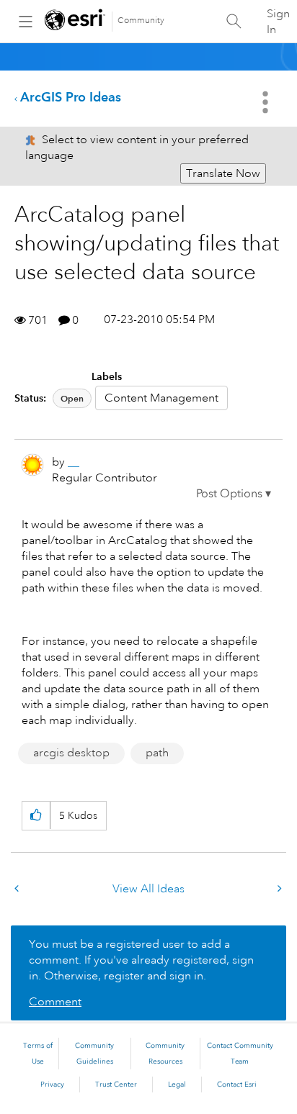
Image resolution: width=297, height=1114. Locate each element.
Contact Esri (237, 1084)
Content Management (161, 398)
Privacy (52, 1084)
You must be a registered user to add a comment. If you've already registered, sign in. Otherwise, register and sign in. (141, 960)
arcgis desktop (71, 753)
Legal (177, 1084)
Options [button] (266, 102)
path (157, 753)
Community (141, 20)
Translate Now (223, 173)
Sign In (278, 21)
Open (72, 398)
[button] (233, 494)
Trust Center (116, 1084)
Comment (55, 1002)
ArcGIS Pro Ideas (70, 96)
